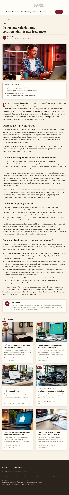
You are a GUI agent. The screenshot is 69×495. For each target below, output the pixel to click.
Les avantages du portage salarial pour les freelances (22, 90)
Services (35, 12)
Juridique (43, 12)
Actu (21, 12)
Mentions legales (52, 476)
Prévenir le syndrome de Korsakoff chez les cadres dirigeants (17, 346)
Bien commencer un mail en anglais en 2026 (12, 390)
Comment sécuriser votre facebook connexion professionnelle (17, 433)
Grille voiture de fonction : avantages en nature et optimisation (51, 390)
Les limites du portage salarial (15, 93)
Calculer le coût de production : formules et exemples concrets (49, 433)
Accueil (8, 12)
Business (15, 12)
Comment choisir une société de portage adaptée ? (21, 95)
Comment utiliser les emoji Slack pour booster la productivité (50, 346)
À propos (50, 12)
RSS (60, 476)
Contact (59, 12)
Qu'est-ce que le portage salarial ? (16, 88)
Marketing (27, 12)
